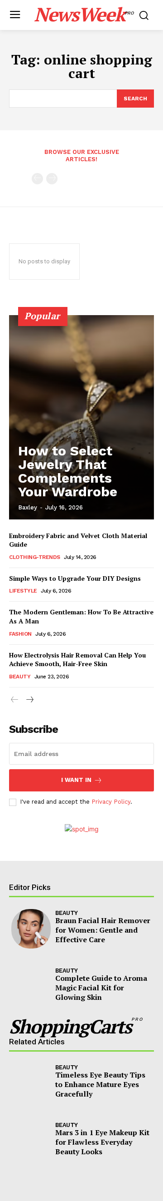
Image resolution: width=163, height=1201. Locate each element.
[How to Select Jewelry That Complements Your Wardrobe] (81, 417)
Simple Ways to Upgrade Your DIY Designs (75, 578)
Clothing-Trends (34, 557)
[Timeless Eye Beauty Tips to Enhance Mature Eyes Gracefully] (31, 1083)
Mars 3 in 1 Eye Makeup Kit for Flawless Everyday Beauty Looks (102, 1142)
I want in (76, 779)
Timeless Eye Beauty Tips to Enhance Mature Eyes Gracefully (100, 1084)
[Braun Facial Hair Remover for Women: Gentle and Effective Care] (31, 929)
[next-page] (29, 700)
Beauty (19, 676)
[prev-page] (37, 178)
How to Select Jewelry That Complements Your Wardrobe (67, 471)
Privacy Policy (110, 801)
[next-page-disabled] (52, 178)
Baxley (27, 507)
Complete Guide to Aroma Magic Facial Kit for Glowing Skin (101, 987)
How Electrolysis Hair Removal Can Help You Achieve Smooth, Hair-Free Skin (77, 659)
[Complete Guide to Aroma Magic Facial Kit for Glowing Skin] (31, 986)
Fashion (20, 634)
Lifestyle (23, 591)
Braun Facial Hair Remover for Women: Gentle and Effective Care (102, 929)
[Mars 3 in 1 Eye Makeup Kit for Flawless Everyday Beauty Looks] (31, 1141)
